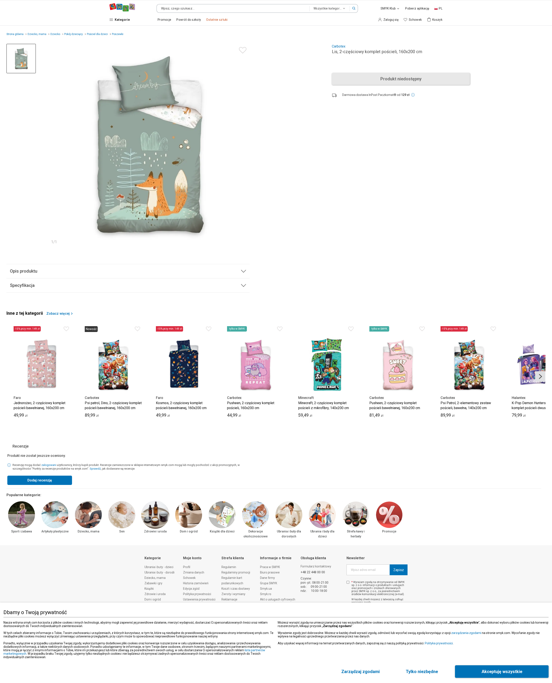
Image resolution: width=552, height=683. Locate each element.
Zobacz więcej (58, 313)
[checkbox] (348, 582)
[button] (354, 8)
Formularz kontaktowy (316, 566)
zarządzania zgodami (466, 633)
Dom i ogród (189, 531)
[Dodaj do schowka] (241, 49)
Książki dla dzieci (222, 531)
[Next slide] (540, 376)
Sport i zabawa (21, 531)
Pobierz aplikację (417, 8)
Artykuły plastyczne (55, 531)
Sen (122, 531)
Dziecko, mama (88, 531)
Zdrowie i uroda (155, 531)
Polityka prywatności (439, 643)
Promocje (389, 531)
